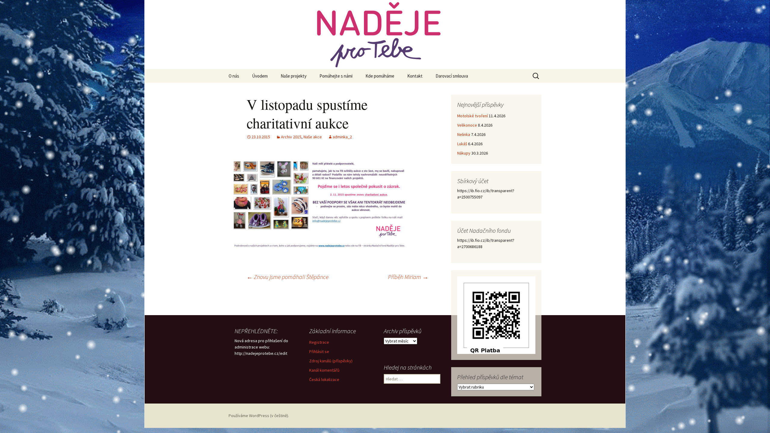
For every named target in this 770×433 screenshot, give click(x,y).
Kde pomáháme (379, 76)
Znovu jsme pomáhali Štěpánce (287, 277)
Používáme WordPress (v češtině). (259, 415)
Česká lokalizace (324, 379)
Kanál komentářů (324, 370)
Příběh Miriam (408, 277)
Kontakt (415, 76)
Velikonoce (467, 125)
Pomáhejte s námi (336, 76)
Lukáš (462, 143)
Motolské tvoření (472, 115)
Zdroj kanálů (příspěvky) (331, 361)
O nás (234, 76)
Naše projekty (293, 76)
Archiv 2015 (291, 137)
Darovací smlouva (452, 76)
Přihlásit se (319, 351)
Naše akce (312, 137)
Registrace (319, 342)
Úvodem (260, 76)
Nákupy (463, 153)
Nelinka (463, 134)
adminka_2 (342, 137)
